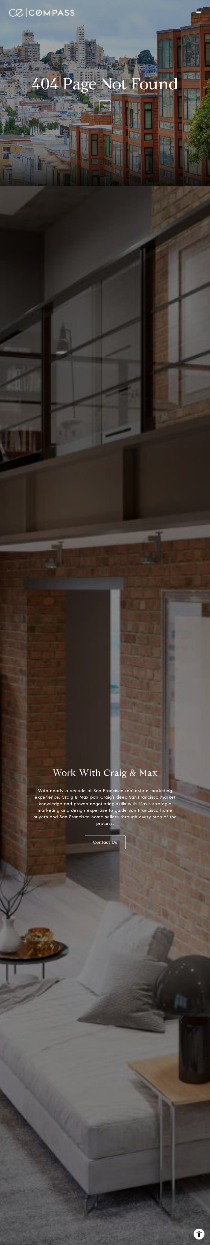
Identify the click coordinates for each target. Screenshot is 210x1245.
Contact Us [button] (105, 842)
